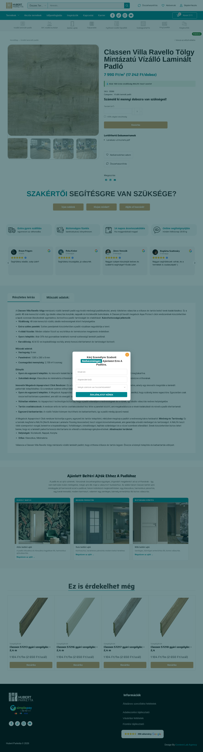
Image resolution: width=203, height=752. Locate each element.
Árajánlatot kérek (101, 394)
